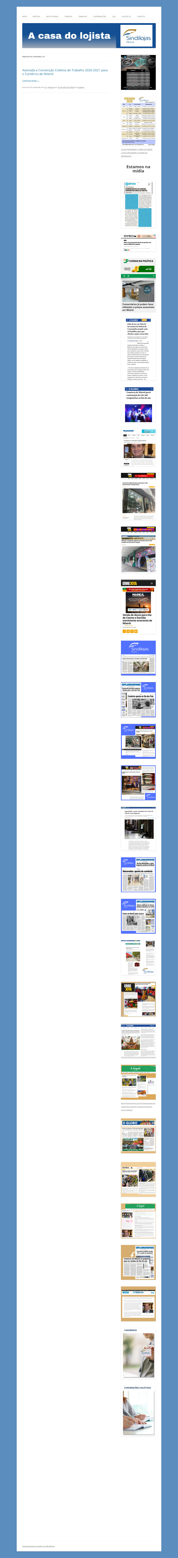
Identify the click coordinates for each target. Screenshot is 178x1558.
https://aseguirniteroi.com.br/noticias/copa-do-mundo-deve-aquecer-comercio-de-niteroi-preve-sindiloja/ (138, 1106)
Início (24, 16)
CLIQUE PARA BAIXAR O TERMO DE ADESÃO (136, 149)
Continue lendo (30, 80)
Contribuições (99, 16)
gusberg (80, 87)
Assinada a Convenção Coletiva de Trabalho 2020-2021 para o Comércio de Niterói (65, 72)
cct (45, 87)
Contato (141, 16)
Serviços (68, 16)
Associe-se (126, 16)
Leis (114, 16)
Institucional (52, 16)
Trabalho (82, 16)
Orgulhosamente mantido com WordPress (38, 1546)
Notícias (36, 16)
